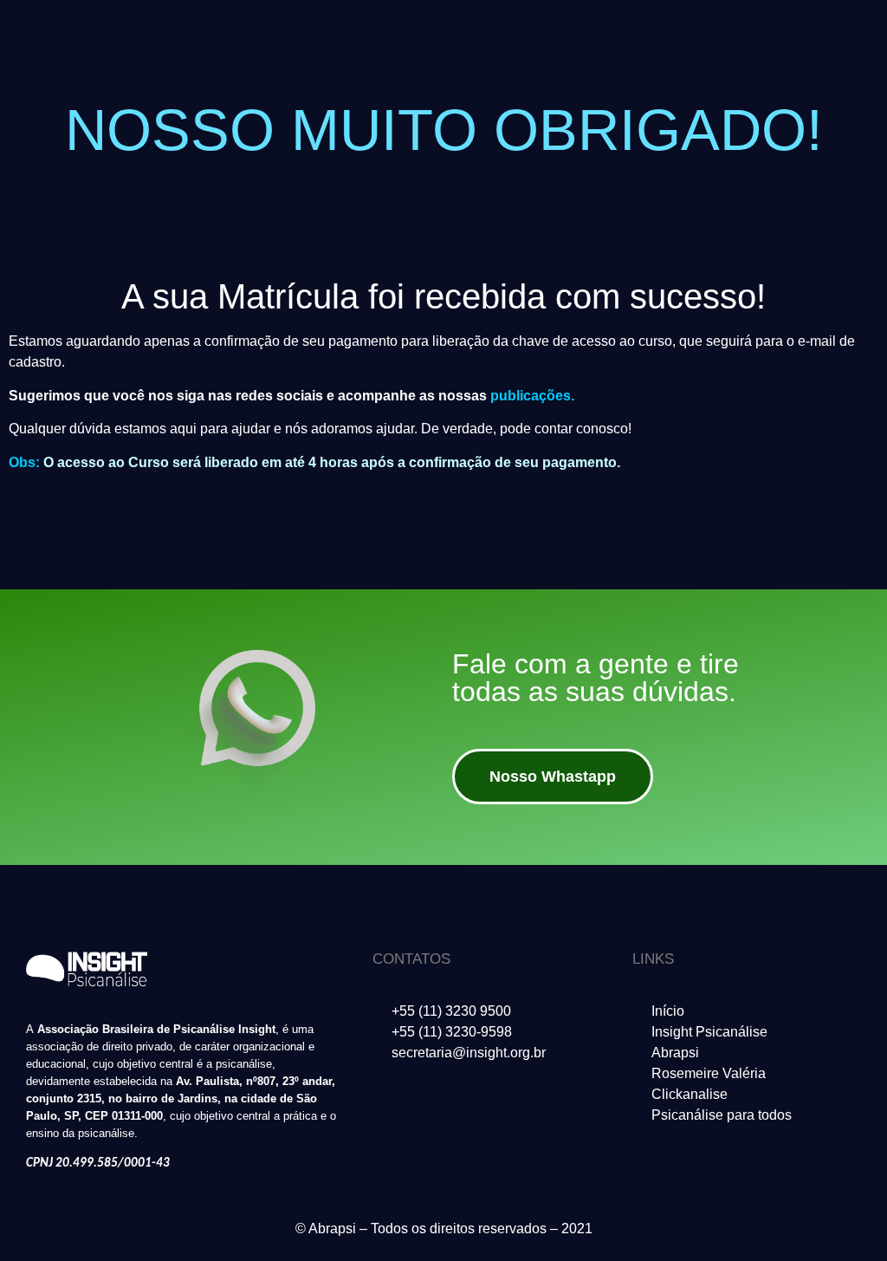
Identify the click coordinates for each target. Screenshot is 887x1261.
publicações (530, 395)
